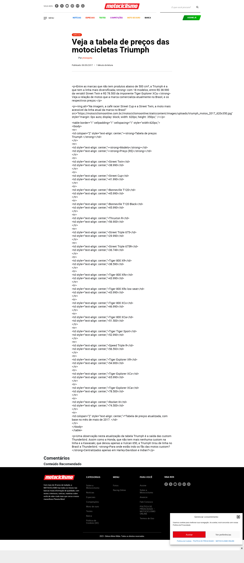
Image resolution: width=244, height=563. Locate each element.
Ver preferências (223, 534)
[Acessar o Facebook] (57, 6)
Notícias (77, 17)
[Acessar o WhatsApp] (83, 6)
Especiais (90, 17)
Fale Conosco (146, 501)
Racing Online (119, 490)
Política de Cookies (184, 541)
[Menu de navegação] (45, 18)
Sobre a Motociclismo (92, 486)
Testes (102, 17)
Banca (148, 17)
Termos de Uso (147, 518)
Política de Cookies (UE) (92, 521)
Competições (116, 17)
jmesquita (87, 58)
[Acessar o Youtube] (67, 6)
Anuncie (143, 497)
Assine (143, 485)
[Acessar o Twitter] (62, 6)
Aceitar (189, 534)
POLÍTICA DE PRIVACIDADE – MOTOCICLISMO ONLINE (213, 541)
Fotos (115, 485)
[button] (238, 516)
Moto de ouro (92, 506)
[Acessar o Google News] (78, 6)
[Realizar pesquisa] (197, 7)
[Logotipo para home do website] (122, 6)
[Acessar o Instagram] (73, 6)
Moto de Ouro (133, 17)
